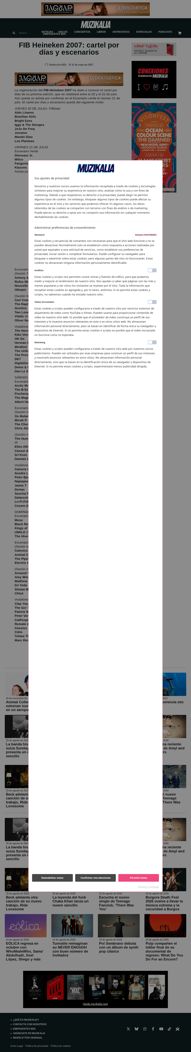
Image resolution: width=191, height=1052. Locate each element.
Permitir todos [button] (138, 877)
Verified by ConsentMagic (148, 887)
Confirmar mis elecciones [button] (96, 877)
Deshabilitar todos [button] (52, 877)
